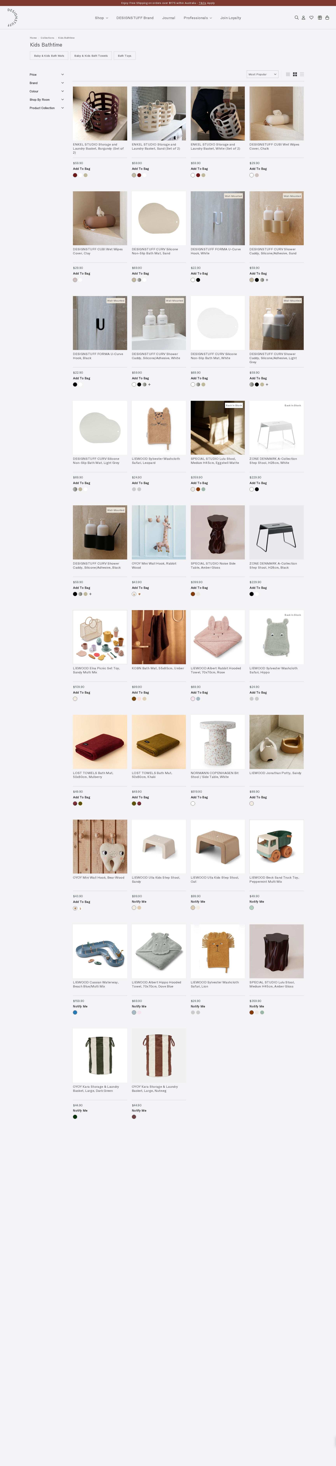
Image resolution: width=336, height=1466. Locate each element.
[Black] (198, 280)
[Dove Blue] (198, 699)
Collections (47, 37)
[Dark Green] (75, 1117)
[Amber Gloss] (198, 489)
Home (33, 37)
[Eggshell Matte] (193, 489)
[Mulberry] (75, 803)
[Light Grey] (139, 280)
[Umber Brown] (134, 699)
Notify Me (139, 901)
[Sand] (85, 175)
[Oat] (139, 908)
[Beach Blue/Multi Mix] (75, 1012)
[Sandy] (75, 699)
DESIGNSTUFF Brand (135, 18)
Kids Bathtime (66, 37)
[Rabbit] (134, 594)
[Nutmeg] (134, 1117)
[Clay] (257, 175)
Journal (168, 18)
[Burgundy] (75, 175)
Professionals (196, 18)
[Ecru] (144, 699)
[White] (80, 175)
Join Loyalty (230, 18)
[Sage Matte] (203, 489)
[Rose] (193, 699)
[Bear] (139, 594)
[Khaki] (80, 803)
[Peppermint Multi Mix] (251, 908)
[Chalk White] (251, 175)
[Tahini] (139, 699)
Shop (100, 18)
